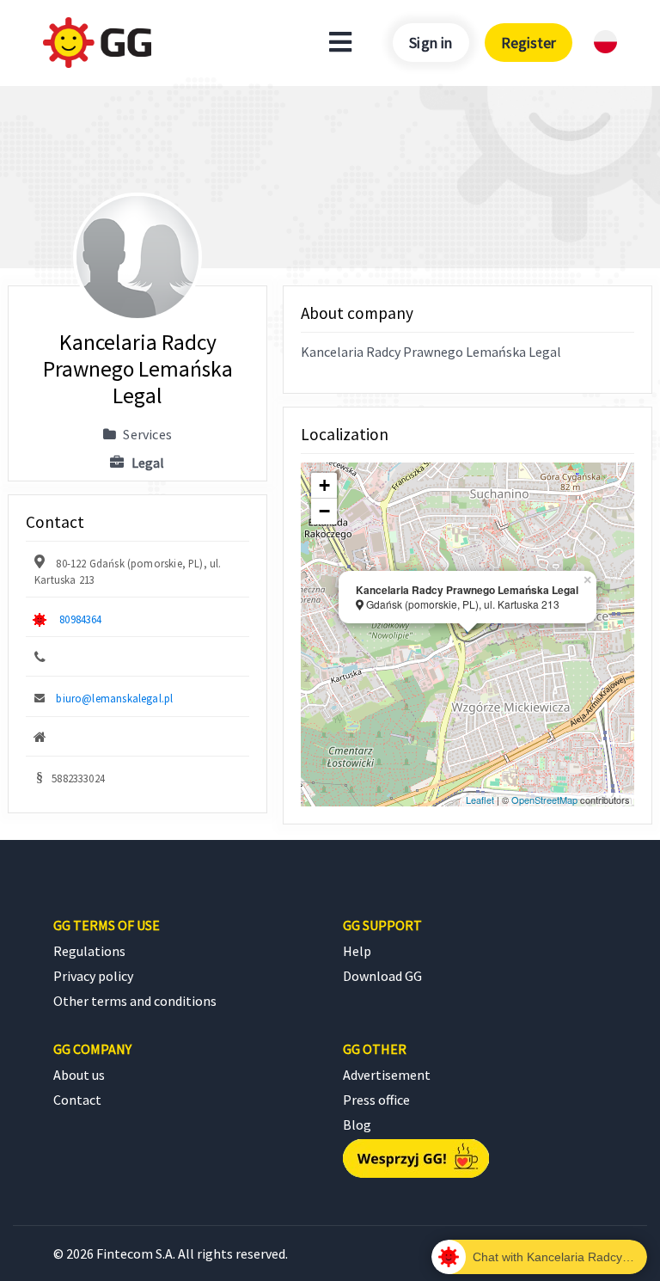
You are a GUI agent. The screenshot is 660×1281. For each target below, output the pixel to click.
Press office (376, 1099)
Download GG (382, 975)
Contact (77, 1099)
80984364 (80, 619)
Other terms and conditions (135, 1000)
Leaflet (480, 799)
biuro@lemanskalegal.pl (114, 698)
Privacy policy (93, 975)
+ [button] (324, 485)
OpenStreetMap (544, 799)
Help (357, 950)
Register (528, 42)
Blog (357, 1124)
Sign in (430, 42)
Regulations (89, 950)
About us (79, 1074)
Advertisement (387, 1074)
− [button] (324, 511)
